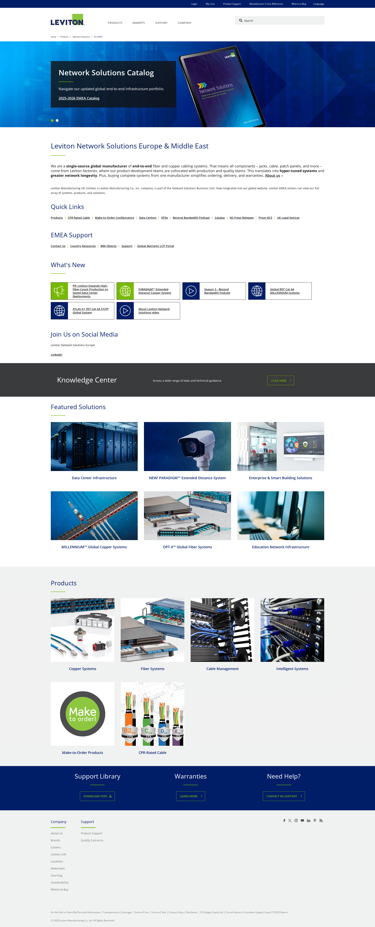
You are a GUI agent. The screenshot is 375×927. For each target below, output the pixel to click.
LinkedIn (56, 354)
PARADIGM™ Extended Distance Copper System (154, 291)
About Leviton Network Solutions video (154, 310)
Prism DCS (265, 218)
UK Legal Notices (288, 218)
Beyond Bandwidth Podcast (191, 218)
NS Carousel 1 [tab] (52, 120)
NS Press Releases (242, 218)
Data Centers (147, 218)
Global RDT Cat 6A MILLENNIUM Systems (285, 291)
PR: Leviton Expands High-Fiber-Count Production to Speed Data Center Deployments (90, 291)
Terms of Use (141, 912)
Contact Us (58, 246)
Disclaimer (192, 912)
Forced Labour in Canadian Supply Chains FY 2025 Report (257, 912)
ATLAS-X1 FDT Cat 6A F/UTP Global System (91, 310)
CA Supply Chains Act (211, 912)
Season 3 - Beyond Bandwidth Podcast (217, 291)
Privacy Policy (176, 912)
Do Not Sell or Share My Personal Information (75, 912)
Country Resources (83, 246)
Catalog (220, 218)
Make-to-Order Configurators (114, 218)
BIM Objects (109, 246)
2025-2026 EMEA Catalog (79, 98)
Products (57, 218)
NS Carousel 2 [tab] (57, 120)
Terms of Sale (158, 912)
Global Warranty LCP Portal (155, 246)
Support (126, 246)
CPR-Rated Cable (79, 218)
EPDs (164, 218)
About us (272, 175)
